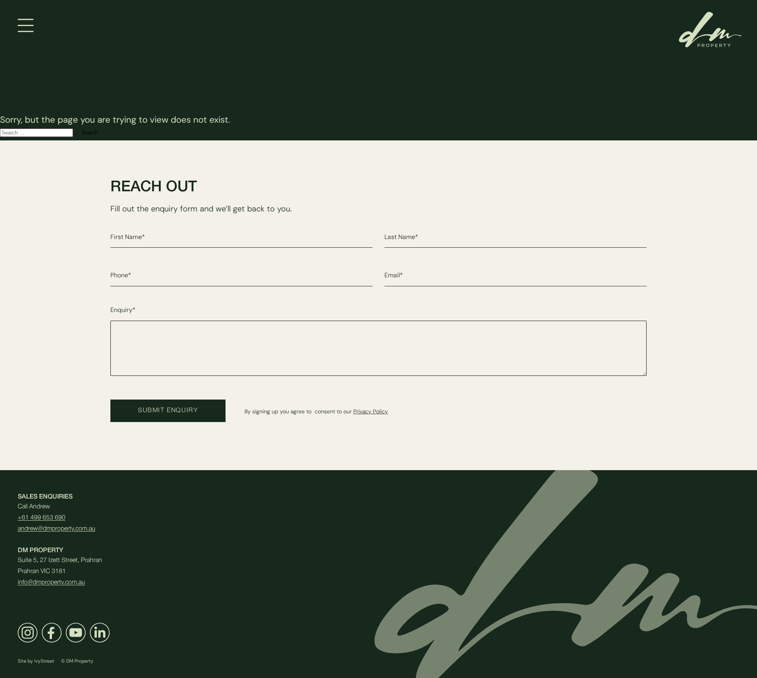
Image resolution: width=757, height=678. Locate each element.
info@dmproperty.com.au (51, 582)
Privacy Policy (370, 411)
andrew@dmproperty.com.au (56, 529)
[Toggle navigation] (25, 25)
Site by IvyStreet (36, 661)
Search (90, 133)
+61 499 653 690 (41, 518)
